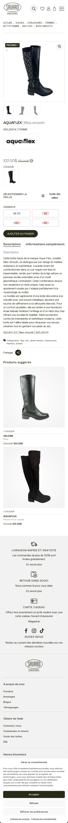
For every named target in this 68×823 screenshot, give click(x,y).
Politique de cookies (20, 819)
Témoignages (11, 707)
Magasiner (34, 621)
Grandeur (9, 207)
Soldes (20, 22)
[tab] (12, 244)
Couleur (8, 166)
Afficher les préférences (34, 811)
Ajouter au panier (20, 233)
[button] (59, 46)
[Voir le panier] (55, 9)
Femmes (50, 22)
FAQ (5, 742)
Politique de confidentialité (43, 819)
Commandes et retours (15, 731)
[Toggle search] (34, 9)
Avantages (9, 697)
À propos (8, 691)
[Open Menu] (61, 8)
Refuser (34, 803)
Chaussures (35, 22)
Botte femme (11, 26)
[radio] (11, 177)
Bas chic (27, 26)
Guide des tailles (54, 195)
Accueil (7, 22)
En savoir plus (34, 564)
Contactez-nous (12, 726)
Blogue (7, 702)
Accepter (34, 794)
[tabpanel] (34, 294)
